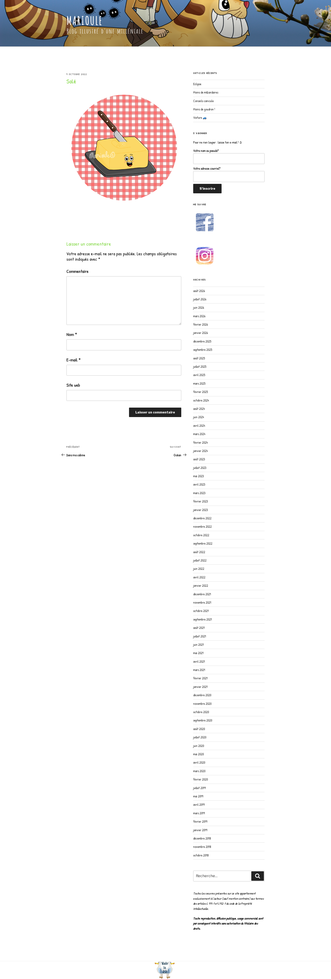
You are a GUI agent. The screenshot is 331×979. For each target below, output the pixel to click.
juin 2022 (198, 568)
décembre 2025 (202, 341)
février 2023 (200, 501)
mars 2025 (199, 383)
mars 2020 (199, 771)
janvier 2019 (200, 830)
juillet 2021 (199, 636)
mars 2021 (199, 670)
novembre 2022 (202, 526)
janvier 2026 (200, 333)
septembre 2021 (202, 619)
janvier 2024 (200, 451)
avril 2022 (199, 577)
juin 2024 (198, 417)
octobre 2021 (201, 611)
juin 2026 (198, 307)
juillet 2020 (199, 737)
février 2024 (200, 442)
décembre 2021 (202, 594)
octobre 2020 (201, 712)
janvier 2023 (200, 510)
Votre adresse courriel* (206, 168)
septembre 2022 (202, 543)
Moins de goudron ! (204, 109)
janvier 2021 (200, 687)
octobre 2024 (201, 400)
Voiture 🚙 (199, 117)
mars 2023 (199, 493)
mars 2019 (199, 813)
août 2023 (199, 459)
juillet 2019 (199, 788)
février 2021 (200, 678)
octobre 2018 (201, 855)
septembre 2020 (202, 720)
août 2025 (199, 358)
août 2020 (199, 729)
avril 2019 (198, 804)
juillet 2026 (199, 299)
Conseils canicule (203, 101)
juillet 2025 (199, 366)
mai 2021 (198, 653)
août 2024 (199, 408)
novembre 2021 (202, 602)
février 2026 (200, 324)
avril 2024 (199, 425)
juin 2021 (198, 644)
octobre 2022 (201, 535)
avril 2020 (199, 762)
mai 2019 (198, 796)
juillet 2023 (199, 468)
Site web (73, 385)
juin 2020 (198, 746)
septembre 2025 (202, 349)
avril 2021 (199, 661)
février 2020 (200, 779)
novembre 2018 (202, 846)
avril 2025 (199, 375)
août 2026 (199, 291)
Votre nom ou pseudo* (206, 150)
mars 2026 (199, 316)
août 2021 (199, 627)
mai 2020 (198, 754)
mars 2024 (199, 434)
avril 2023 (199, 484)
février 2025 (200, 392)
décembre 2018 (202, 838)
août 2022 (199, 552)
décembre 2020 (202, 695)
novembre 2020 (202, 703)
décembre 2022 (202, 518)
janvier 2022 (200, 585)
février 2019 (200, 821)
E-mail (73, 360)
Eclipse (197, 84)
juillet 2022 (199, 560)
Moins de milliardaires (205, 92)
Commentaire (77, 271)
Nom (71, 334)
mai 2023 (198, 476)
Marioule (84, 20)
